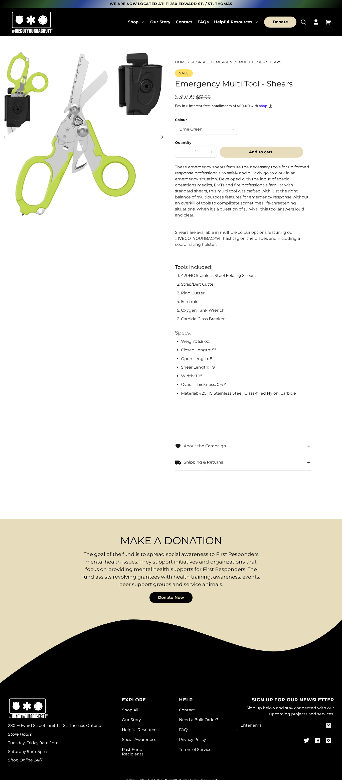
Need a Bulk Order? (198, 719)
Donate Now (171, 597)
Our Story (160, 22)
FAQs (203, 22)
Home (181, 62)
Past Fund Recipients (132, 751)
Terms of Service (195, 749)
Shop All (200, 62)
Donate (280, 22)
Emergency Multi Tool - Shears (247, 62)
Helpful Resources (140, 729)
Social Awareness (139, 739)
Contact (184, 22)
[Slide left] (5, 137)
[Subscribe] (328, 725)
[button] (303, 22)
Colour (181, 120)
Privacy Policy (192, 739)
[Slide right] (161, 137)
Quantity (183, 143)
